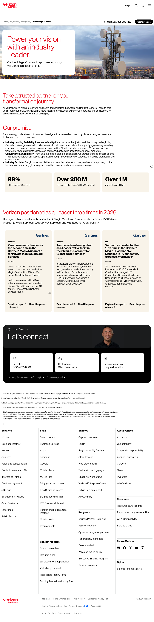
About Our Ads (48, 613)
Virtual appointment (50, 568)
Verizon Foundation (127, 457)
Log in (39, 377)
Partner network (87, 525)
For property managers (91, 538)
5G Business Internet (51, 496)
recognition (25, 22)
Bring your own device (52, 483)
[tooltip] (151, 166)
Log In (128, 5)
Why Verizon (14, 22)
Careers (121, 463)
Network (6, 450)
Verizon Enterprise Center (93, 483)
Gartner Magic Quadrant (41, 22)
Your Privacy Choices (74, 606)
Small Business (10, 503)
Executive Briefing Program (93, 558)
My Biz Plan (46, 476)
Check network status (90, 476)
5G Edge (6, 490)
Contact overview (49, 548)
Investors (122, 476)
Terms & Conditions (61, 599)
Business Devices (49, 443)
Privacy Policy (79, 599)
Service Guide (124, 525)
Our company (124, 443)
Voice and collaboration (14, 463)
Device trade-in (87, 545)
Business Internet (11, 443)
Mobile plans (47, 470)
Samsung (45, 457)
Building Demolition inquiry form (57, 581)
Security (6, 457)
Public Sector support (90, 490)
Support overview (88, 437)
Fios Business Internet (52, 490)
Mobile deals (47, 519)
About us (122, 437)
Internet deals (47, 526)
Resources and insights (129, 505)
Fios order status (88, 463)
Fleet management (12, 483)
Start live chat (66, 367)
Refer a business (88, 565)
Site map (46, 599)
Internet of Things (11, 476)
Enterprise (7, 509)
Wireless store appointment (55, 561)
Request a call (112, 367)
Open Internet (64, 613)
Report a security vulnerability (133, 512)
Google (44, 463)
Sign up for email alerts (129, 568)
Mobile (5, 437)
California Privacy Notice (99, 599)
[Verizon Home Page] (10, 601)
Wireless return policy (90, 551)
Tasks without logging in (91, 470)
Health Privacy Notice (52, 606)
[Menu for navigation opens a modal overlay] (149, 5)
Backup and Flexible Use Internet (53, 511)
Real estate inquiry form (53, 574)
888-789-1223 (22, 367)
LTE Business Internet (52, 503)
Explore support (55, 377)
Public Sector (9, 516)
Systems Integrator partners (94, 532)
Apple (43, 450)
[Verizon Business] (10, 5)
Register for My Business (92, 450)
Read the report (16, 304)
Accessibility (85, 496)
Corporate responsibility (130, 450)
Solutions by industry (13, 496)
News (120, 470)
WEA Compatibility (127, 518)
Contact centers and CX (14, 470)
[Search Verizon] (136, 5)
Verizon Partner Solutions (92, 518)
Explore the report (115, 304)
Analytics (78, 613)
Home (5, 22)
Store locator (86, 457)
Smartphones (47, 437)
